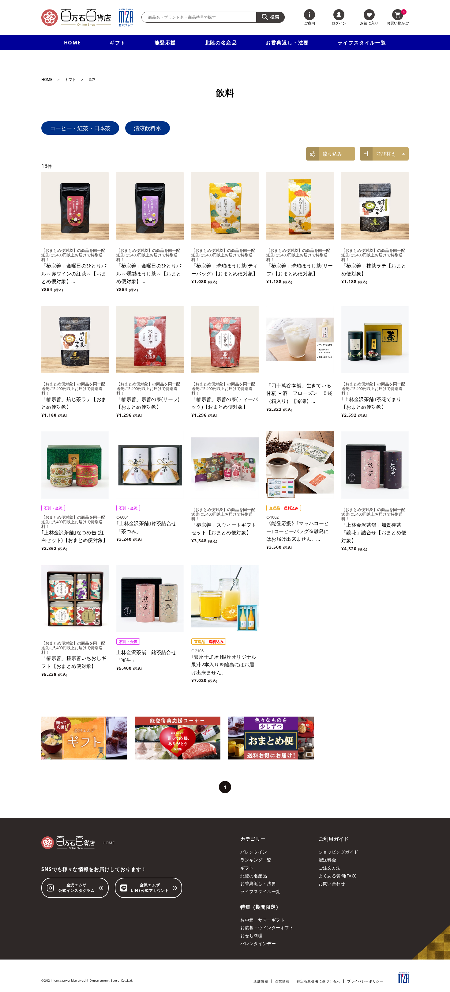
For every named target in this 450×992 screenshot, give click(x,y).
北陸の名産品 (221, 42)
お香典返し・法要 (287, 42)
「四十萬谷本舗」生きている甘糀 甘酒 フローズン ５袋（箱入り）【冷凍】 (299, 393)
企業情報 (282, 981)
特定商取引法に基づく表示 (318, 981)
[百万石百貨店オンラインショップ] (76, 17)
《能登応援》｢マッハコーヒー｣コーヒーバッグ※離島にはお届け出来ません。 (297, 531)
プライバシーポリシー (365, 981)
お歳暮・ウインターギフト (267, 927)
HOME (72, 42)
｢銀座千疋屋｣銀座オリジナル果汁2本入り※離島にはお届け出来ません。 (223, 664)
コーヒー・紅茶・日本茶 (80, 128)
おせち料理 (251, 935)
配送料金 (327, 860)
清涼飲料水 (147, 128)
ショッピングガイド (338, 852)
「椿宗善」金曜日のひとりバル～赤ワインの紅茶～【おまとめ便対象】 (73, 273)
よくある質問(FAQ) (338, 876)
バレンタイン (253, 852)
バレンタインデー (258, 943)
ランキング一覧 (255, 860)
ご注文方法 (330, 868)
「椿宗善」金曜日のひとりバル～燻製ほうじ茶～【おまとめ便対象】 (148, 273)
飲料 (92, 79)
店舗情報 (260, 981)
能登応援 (165, 42)
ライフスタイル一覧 (362, 42)
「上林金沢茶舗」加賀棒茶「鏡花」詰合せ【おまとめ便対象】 (373, 532)
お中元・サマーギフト (262, 920)
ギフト (118, 42)
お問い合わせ (332, 883)
